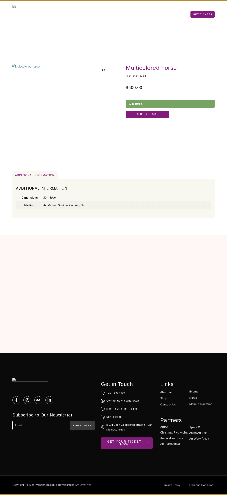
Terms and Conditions (201, 484)
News (193, 397)
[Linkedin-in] (49, 400)
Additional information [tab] (34, 175)
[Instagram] (27, 400)
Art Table (124, 14)
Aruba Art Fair (148, 14)
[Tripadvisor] (38, 400)
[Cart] (213, 5)
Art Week (104, 14)
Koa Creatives (83, 484)
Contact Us (168, 404)
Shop (163, 398)
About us (172, 14)
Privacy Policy (171, 484)
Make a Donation (200, 404)
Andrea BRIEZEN (136, 75)
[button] (104, 70)
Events (194, 391)
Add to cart (147, 114)
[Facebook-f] (16, 400)
